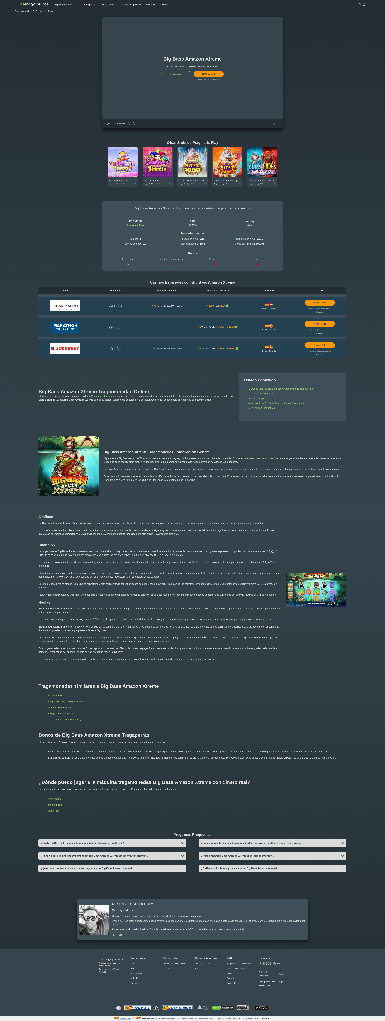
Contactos (231, 978)
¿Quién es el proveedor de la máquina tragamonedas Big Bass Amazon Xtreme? (86, 868)
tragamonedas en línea (261, 458)
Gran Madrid (54, 799)
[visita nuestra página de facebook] (260, 964)
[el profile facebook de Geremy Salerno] (113, 935)
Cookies (281, 974)
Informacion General (262, 393)
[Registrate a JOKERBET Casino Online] (65, 353)
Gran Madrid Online (203, 964)
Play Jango (167, 969)
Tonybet (198, 969)
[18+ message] (156, 1008)
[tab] (360, 4)
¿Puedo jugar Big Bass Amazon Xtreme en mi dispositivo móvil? (237, 855)
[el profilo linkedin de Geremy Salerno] (117, 935)
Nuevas (134, 983)
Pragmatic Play (135, 225)
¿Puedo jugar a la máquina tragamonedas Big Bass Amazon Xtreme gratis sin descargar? (252, 843)
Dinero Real (209, 74)
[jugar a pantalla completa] (278, 123)
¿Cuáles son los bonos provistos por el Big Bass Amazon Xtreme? (239, 868)
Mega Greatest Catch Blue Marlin (65, 701)
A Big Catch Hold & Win (61, 713)
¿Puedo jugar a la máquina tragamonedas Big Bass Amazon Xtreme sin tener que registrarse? (94, 855)
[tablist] (65, 4)
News (229, 973)
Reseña (319, 312)
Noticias (164, 4)
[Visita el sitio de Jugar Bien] (137, 1008)
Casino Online (107, 4)
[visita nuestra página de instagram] (263, 964)
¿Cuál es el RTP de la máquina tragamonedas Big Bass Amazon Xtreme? (82, 843)
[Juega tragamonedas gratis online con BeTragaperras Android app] (261, 1008)
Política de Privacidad (263, 974)
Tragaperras (138, 958)
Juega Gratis (176, 74)
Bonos (149, 4)
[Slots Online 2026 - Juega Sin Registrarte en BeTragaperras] (34, 4)
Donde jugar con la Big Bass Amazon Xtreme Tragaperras (282, 388)
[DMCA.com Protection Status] (223, 1008)
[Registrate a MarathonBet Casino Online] (65, 332)
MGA (133, 969)
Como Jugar (257, 398)
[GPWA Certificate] (243, 1008)
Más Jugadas (136, 973)
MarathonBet (55, 805)
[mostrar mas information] (227, 305)
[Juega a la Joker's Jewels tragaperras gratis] (157, 176)
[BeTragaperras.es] (112, 959)
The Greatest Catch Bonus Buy (64, 719)
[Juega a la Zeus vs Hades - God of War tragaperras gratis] (262, 176)
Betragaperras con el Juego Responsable (271, 984)
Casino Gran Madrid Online (174, 964)
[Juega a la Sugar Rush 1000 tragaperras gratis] (123, 176)
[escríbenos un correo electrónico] (120, 935)
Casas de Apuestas (131, 4)
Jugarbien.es (266, 1018)
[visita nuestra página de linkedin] (271, 964)
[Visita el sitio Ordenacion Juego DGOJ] (177, 1008)
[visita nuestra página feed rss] (274, 964)
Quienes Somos (233, 983)
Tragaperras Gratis (63, 4)
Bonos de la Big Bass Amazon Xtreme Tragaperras (278, 403)
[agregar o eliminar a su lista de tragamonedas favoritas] (274, 123)
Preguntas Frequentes (263, 408)
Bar (132, 964)
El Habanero (55, 695)
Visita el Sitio (320, 303)
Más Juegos (86, 4)
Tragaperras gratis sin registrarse (240, 964)
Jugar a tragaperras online (238, 969)
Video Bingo (136, 978)
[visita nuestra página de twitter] (267, 964)
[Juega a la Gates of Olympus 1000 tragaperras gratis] (192, 176)
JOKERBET (54, 811)
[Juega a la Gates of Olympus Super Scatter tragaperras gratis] (227, 176)
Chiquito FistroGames (59, 707)
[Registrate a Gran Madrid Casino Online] (65, 310)
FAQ (229, 958)
